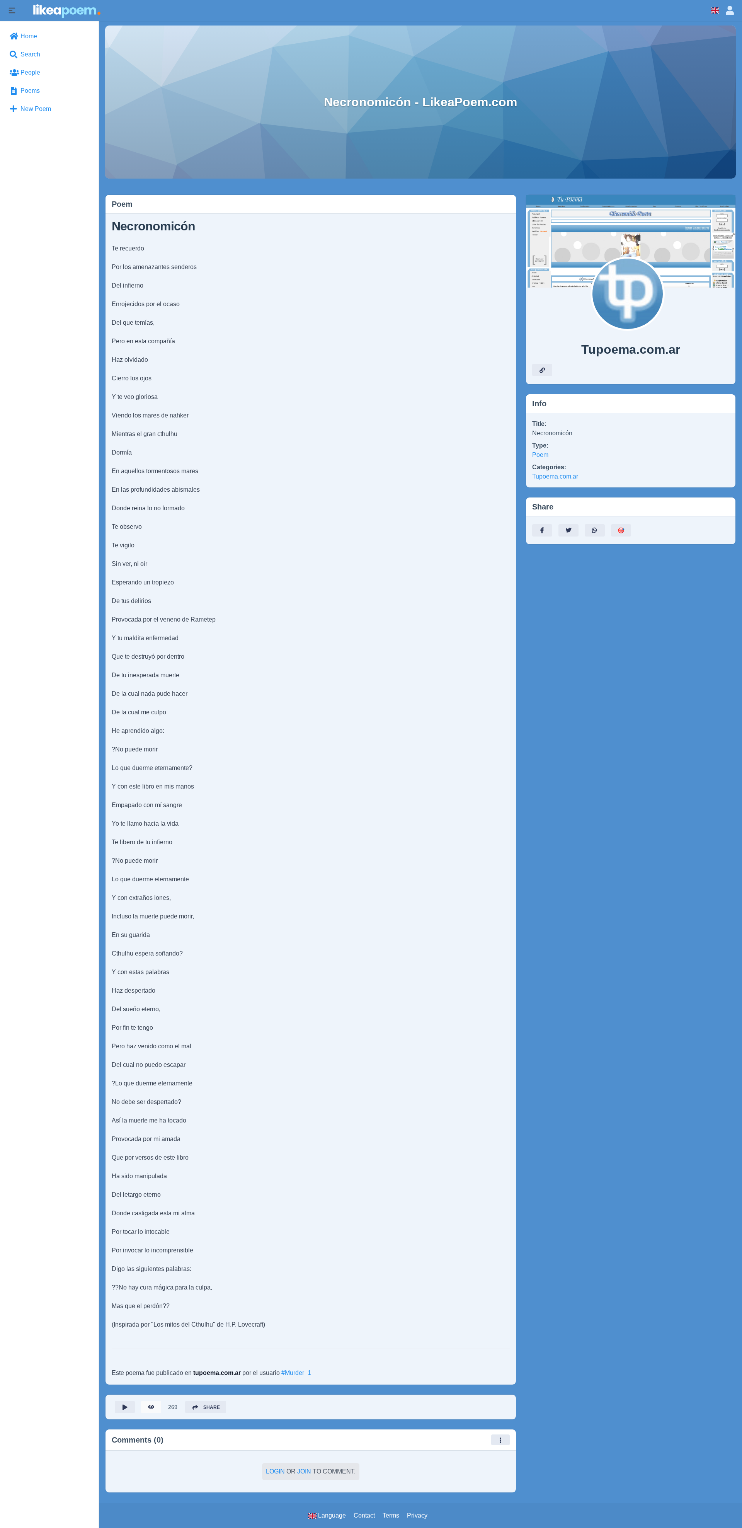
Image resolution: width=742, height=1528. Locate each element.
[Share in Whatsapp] (595, 530)
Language (331, 1515)
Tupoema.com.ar (555, 476)
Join (304, 1471)
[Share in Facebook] (542, 530)
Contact (364, 1515)
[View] (151, 1407)
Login (275, 1471)
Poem (540, 454)
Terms (391, 1515)
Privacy (417, 1515)
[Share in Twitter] (568, 530)
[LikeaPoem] (66, 10)
